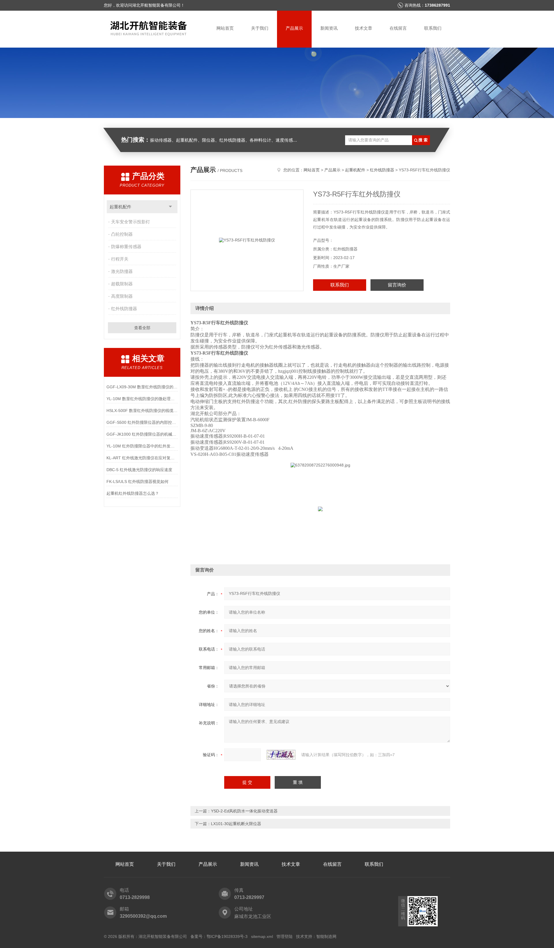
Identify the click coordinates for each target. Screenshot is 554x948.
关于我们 (259, 28)
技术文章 (363, 28)
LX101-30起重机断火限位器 (236, 823)
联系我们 (432, 28)
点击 (170, 206)
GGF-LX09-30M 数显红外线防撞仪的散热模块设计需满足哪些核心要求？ (142, 387)
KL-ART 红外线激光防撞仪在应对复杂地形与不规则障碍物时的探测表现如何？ (142, 458)
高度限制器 (122, 296)
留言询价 (397, 284)
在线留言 (398, 28)
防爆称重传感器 (126, 246)
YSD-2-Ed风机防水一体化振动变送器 (244, 811)
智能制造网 (326, 936)
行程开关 (119, 258)
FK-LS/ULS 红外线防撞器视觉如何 (137, 481)
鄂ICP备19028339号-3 (227, 936)
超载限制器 (122, 283)
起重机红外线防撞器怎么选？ (132, 493)
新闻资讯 (329, 28)
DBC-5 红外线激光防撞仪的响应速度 (139, 469)
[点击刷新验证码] (281, 755)
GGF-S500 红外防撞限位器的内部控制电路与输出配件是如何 (142, 422)
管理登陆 (284, 936)
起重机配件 (120, 206)
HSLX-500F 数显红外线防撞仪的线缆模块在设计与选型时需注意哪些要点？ (142, 410)
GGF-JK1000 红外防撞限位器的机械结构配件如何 (142, 434)
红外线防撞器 (124, 308)
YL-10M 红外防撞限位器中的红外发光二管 (142, 446)
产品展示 (294, 28)
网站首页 (225, 28)
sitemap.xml (262, 936)
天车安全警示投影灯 (130, 221)
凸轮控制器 (122, 234)
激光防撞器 (122, 271)
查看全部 (142, 327)
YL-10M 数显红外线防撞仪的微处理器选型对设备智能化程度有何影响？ (142, 398)
